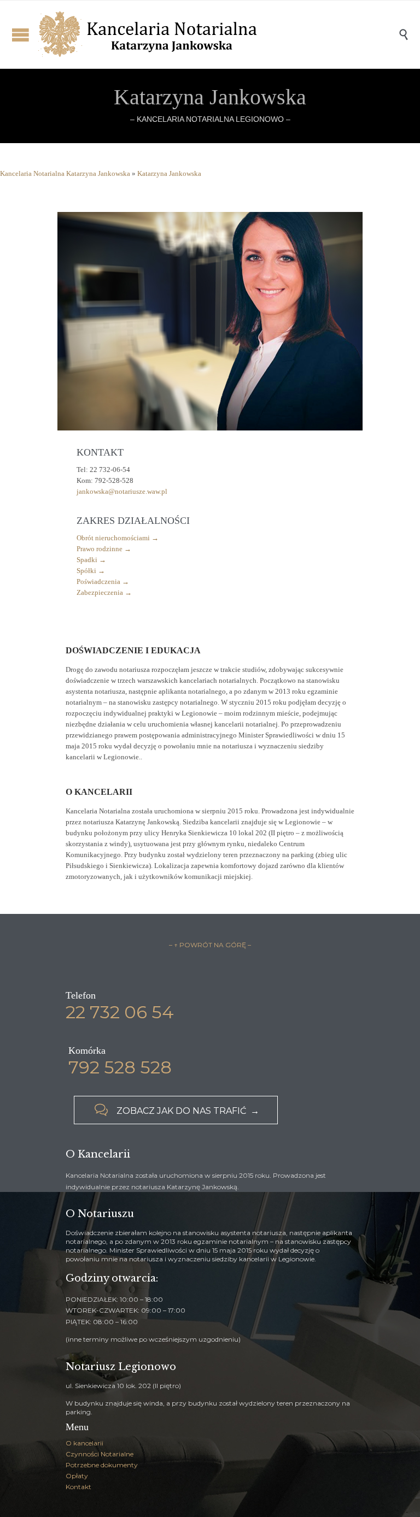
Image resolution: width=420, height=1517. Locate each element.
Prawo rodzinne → (104, 549)
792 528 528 (120, 1067)
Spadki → (91, 560)
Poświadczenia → (103, 581)
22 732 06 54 (120, 1012)
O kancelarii (84, 1443)
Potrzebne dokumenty (102, 1465)
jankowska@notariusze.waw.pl (122, 491)
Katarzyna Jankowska (169, 173)
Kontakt (78, 1487)
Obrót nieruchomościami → (118, 538)
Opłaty (77, 1476)
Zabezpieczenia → (104, 592)
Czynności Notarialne (99, 1454)
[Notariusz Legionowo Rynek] (218, 34)
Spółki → (91, 570)
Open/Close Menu (20, 34)
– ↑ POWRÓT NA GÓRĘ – (210, 945)
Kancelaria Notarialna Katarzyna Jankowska (65, 173)
